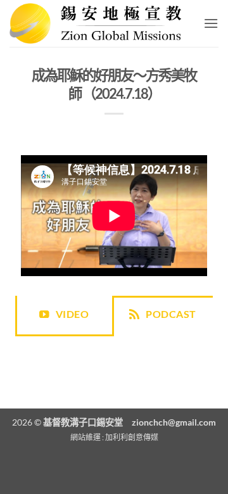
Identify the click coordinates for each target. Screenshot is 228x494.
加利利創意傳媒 (131, 437)
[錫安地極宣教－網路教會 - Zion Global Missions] (100, 23)
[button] (210, 23)
